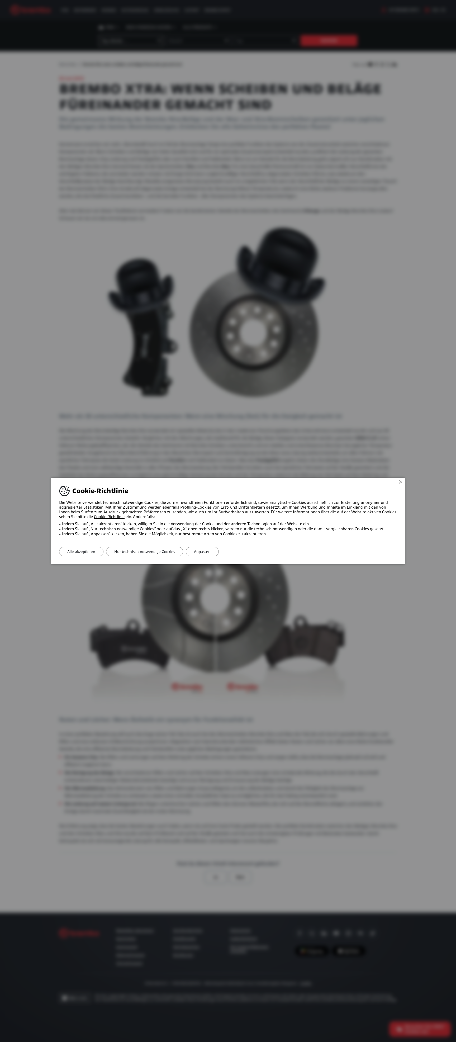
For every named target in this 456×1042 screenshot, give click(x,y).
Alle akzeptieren (81, 552)
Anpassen (202, 552)
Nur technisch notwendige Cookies (144, 552)
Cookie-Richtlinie (109, 517)
